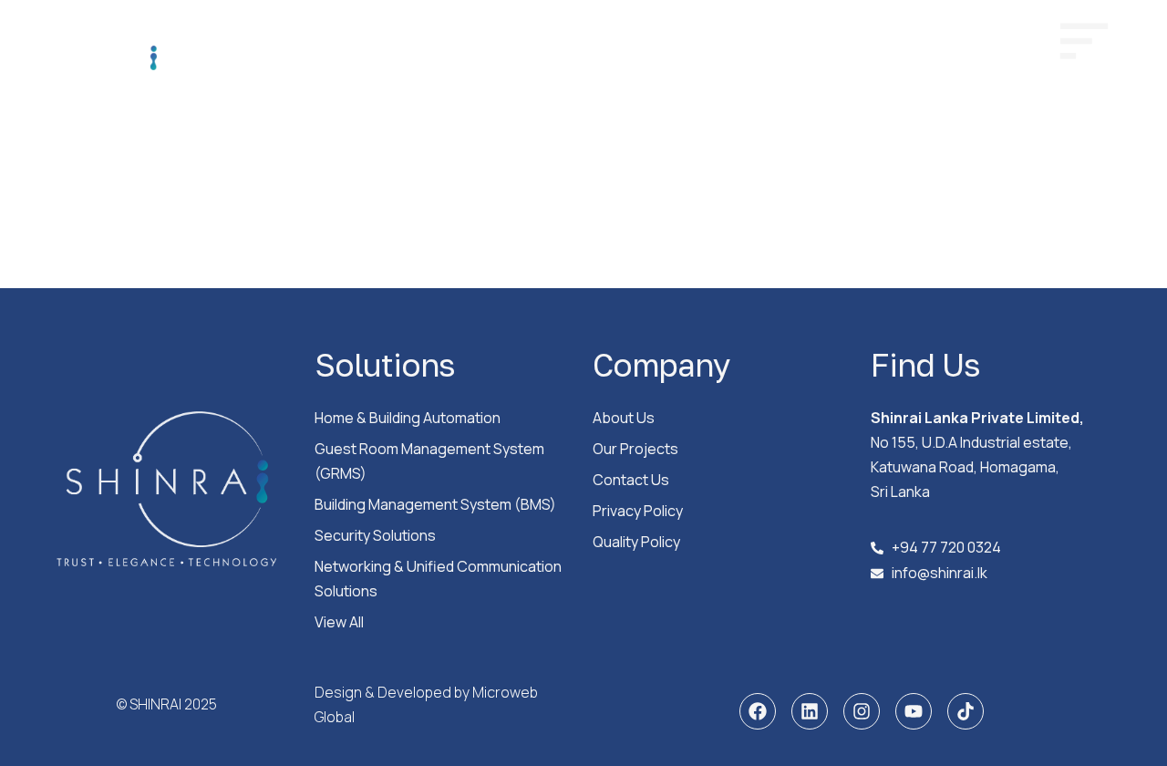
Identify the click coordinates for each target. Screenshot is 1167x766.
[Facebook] (757, 711)
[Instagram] (861, 711)
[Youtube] (913, 711)
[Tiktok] (965, 711)
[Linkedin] (809, 711)
